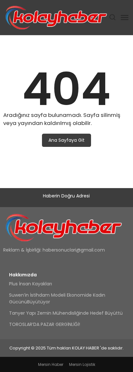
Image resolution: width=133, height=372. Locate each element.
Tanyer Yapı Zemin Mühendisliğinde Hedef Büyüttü (66, 313)
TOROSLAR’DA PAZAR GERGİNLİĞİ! (44, 324)
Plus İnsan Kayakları (30, 284)
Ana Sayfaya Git (66, 140)
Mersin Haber (50, 364)
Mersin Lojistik (82, 364)
